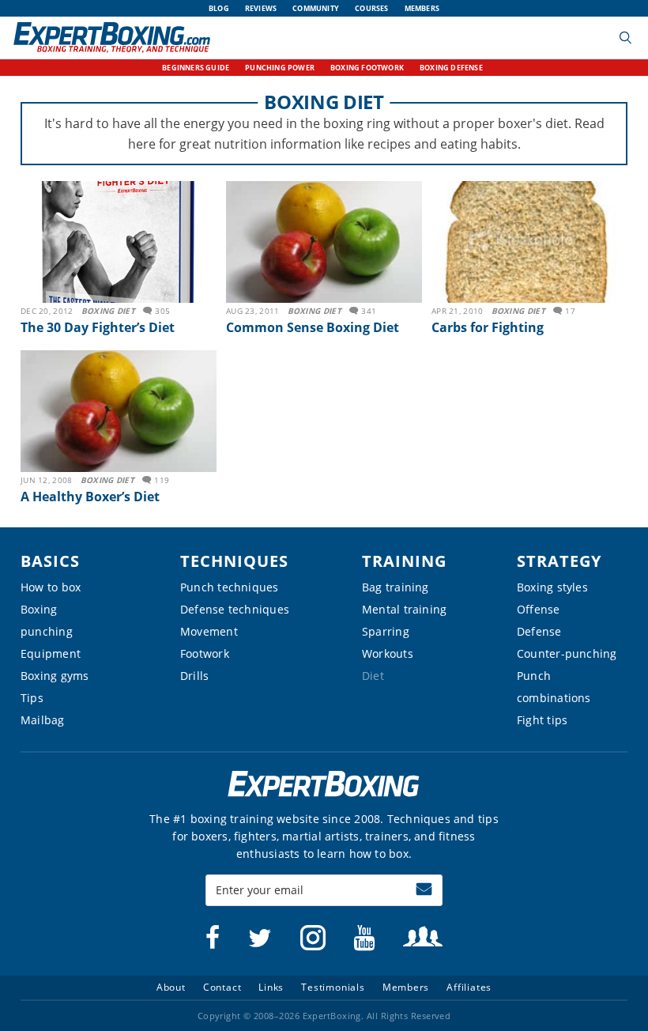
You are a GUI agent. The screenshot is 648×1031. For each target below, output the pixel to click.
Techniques (234, 561)
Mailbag (43, 719)
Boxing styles (552, 587)
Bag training (395, 587)
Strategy (559, 561)
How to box (51, 587)
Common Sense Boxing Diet (312, 327)
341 (368, 310)
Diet (373, 675)
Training (404, 561)
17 (570, 310)
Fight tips (542, 719)
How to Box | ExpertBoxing (112, 37)
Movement (209, 631)
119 (161, 479)
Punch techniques (229, 587)
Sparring (385, 631)
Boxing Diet (108, 310)
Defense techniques (234, 609)
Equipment (51, 653)
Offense (538, 609)
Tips (32, 697)
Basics (50, 561)
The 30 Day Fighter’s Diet (98, 327)
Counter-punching (567, 653)
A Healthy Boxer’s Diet (90, 496)
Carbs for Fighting (487, 327)
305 (162, 310)
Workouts (387, 653)
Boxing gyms (55, 675)
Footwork (204, 653)
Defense (539, 631)
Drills (194, 675)
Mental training (404, 609)
